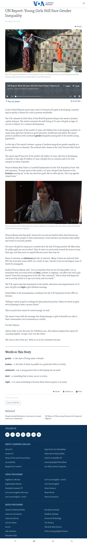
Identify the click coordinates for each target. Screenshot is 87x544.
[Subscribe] (39, 434)
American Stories (12, 518)
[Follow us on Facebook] (7, 434)
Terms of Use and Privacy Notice (17, 458)
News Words (49, 493)
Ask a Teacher (10, 531)
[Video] (34, 541)
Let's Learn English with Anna (16, 493)
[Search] (71, 541)
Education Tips (11, 536)
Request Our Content (13, 467)
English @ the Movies (13, 484)
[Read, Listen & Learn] (15, 541)
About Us (8, 449)
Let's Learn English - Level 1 (16, 497)
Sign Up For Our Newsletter (55, 449)
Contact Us (9, 454)
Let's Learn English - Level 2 (55, 480)
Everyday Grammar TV (14, 488)
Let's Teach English (52, 484)
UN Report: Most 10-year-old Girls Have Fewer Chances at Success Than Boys (42, 86)
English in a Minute (12, 480)
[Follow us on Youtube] (18, 434)
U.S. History (49, 523)
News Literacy (50, 488)
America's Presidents (13, 514)
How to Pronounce (52, 497)
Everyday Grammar (52, 510)
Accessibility (10, 462)
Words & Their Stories (53, 527)
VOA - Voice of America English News (24, 89)
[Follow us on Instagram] (23, 434)
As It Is (7, 527)
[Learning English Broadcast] (53, 541)
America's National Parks (15, 510)
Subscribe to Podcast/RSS (54, 454)
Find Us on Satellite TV (53, 458)
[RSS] (28, 434)
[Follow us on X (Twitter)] (12, 434)
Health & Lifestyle (51, 514)
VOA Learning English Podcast (56, 531)
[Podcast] (33, 434)
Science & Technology (53, 518)
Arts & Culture (11, 523)
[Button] (78, 26)
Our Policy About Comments (55, 467)
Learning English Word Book (56, 462)
